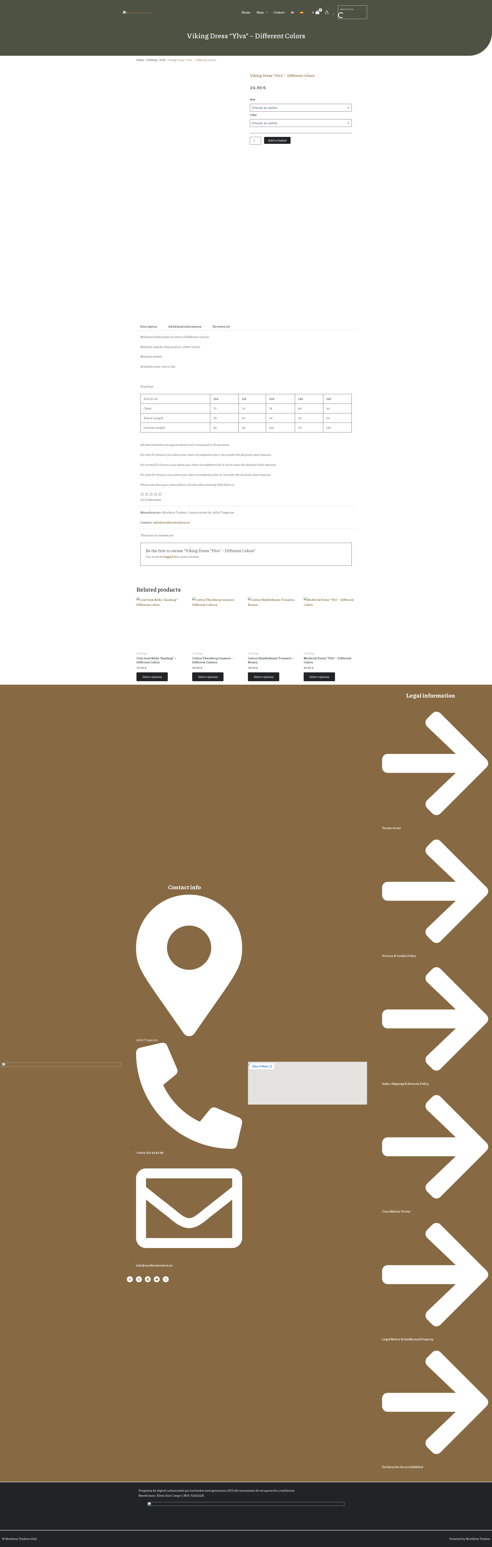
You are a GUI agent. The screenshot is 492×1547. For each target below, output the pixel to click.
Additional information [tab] (185, 326)
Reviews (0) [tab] (221, 326)
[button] (266, 12)
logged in (170, 556)
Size (252, 99)
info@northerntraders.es (171, 522)
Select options (152, 676)
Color (253, 115)
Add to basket (277, 140)
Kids (162, 60)
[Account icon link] (327, 12)
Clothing (151, 60)
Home (140, 60)
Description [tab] (148, 326)
